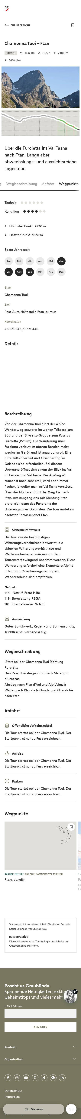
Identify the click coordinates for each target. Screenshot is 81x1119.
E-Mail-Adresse (13, 1006)
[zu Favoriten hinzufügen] (72, 25)
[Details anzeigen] (75, 991)
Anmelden (40, 1027)
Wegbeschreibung (21, 183)
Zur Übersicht (20, 25)
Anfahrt (48, 183)
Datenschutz (13, 1090)
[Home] (7, 10)
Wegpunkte (69, 183)
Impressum (12, 1097)
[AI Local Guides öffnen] (70, 996)
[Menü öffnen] (71, 1109)
